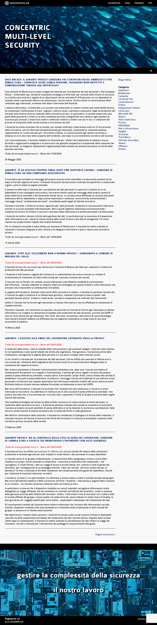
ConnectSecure (126, 102)
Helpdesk (139, 3)
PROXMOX (124, 125)
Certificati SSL (125, 99)
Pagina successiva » (105, 534)
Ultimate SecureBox (128, 140)
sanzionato (32, 267)
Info (150, 3)
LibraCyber (124, 111)
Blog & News (124, 80)
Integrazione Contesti (129, 108)
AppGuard (123, 90)
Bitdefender (124, 93)
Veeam (121, 143)
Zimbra (122, 149)
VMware (122, 146)
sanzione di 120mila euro (50, 451)
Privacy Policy (145, 619)
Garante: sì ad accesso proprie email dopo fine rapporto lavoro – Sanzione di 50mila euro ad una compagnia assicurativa (58, 172)
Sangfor (122, 131)
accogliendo (81, 189)
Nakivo (121, 116)
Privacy (122, 122)
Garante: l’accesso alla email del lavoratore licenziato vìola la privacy (54, 338)
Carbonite (123, 96)
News (127, 3)
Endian (121, 105)
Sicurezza (123, 134)
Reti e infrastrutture (128, 128)
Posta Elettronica (127, 119)
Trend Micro (124, 137)
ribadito (15, 359)
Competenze (114, 3)
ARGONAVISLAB (19, 3)
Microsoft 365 (125, 114)
